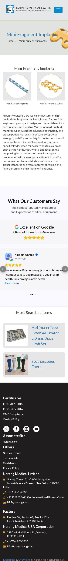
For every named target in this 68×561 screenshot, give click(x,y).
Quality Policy (11, 419)
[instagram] (26, 429)
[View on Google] (8, 256)
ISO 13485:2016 (13, 409)
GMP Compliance (13, 414)
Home (10, 40)
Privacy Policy (11, 468)
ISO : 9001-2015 (13, 403)
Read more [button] (12, 283)
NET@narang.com (17, 502)
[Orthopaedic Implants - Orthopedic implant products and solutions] (28, 7)
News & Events (12, 452)
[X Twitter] (6, 429)
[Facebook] (16, 429)
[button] (3, 269)
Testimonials (10, 458)
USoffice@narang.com (20, 546)
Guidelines (9, 463)
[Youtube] (36, 429)
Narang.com (10, 441)
